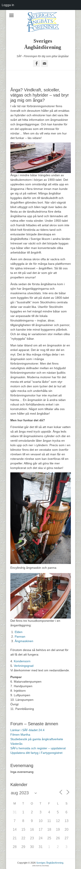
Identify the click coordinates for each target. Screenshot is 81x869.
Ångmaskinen (24, 641)
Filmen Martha (20, 734)
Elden (18, 632)
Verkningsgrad (23, 665)
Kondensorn (22, 661)
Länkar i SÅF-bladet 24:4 (27, 730)
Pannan (20, 636)
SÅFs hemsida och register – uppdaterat (38, 748)
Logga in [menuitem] (8, 5)
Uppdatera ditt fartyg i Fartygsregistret (36, 752)
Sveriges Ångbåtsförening (49, 862)
